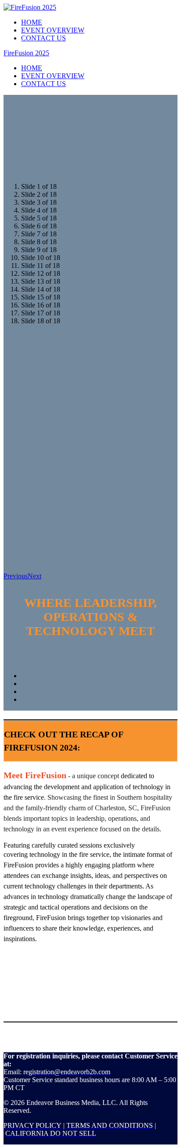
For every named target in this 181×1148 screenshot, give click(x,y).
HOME (31, 22)
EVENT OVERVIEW (52, 30)
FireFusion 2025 (26, 53)
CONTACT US (43, 38)
